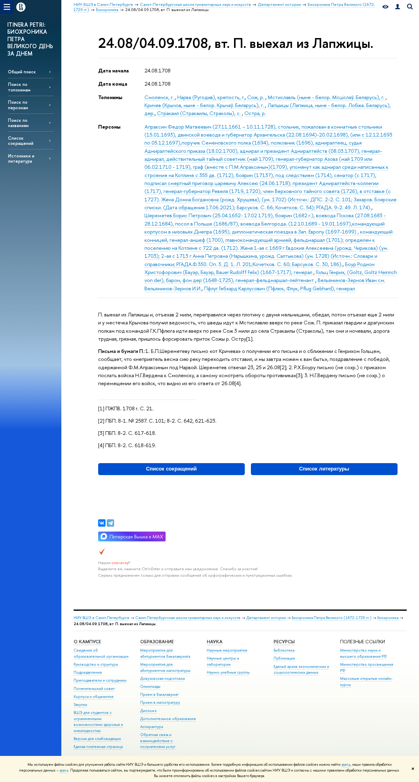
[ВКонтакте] (102, 523)
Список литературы (324, 469)
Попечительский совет (94, 688)
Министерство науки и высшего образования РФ (363, 653)
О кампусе (87, 641)
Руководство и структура (96, 664)
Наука (214, 641)
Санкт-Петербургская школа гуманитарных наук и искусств (187, 617)
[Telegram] (110, 523)
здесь (345, 764)
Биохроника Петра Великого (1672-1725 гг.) (331, 617)
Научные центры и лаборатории (223, 661)
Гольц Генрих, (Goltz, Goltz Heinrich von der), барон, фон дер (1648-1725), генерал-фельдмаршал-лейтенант (270, 276)
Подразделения (88, 672)
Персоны (109, 126)
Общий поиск (22, 72)
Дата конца (112, 83)
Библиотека (284, 650)
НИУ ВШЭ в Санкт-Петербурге (101, 617)
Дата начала (113, 70)
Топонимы (110, 97)
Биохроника (387, 617)
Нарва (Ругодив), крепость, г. (211, 97)
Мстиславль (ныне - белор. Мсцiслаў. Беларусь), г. (327, 97)
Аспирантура (151, 726)
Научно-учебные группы (228, 672)
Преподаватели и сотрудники (100, 680)
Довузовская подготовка (162, 678)
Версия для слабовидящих (97, 738)
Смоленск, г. (159, 97)
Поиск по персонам (18, 104)
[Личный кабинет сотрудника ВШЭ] (397, 7)
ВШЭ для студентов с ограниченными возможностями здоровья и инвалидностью (98, 721)
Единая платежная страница (98, 746)
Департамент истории (266, 617)
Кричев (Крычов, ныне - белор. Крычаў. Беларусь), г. (204, 105)
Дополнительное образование (168, 718)
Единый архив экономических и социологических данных (301, 669)
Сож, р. (256, 97)
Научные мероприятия (227, 650)
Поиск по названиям (18, 122)
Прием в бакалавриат (159, 694)
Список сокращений (20, 140)
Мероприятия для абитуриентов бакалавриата (165, 653)
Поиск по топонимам (19, 86)
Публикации (284, 658)
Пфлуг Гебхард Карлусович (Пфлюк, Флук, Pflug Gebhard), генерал (279, 288)
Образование (157, 641)
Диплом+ (148, 710)
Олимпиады (150, 686)
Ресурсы (284, 641)
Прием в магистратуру (160, 702)
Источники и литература (21, 158)
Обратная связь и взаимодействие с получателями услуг (157, 740)
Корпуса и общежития (93, 696)
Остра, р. (255, 113)
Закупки (80, 704)
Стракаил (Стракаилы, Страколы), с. (199, 113)
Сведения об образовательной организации (101, 653)
